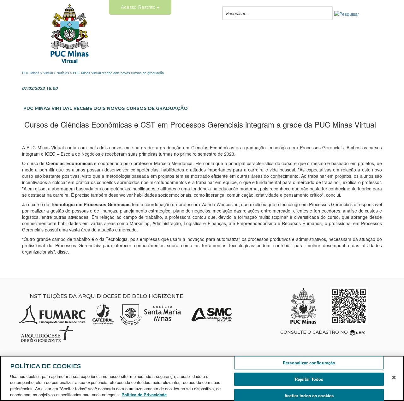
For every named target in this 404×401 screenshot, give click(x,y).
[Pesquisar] (346, 13)
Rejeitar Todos (309, 379)
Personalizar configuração (309, 363)
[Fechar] (394, 378)
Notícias (62, 73)
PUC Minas (30, 73)
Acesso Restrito (139, 7)
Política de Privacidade (144, 395)
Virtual (48, 73)
